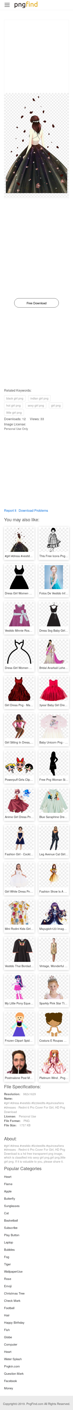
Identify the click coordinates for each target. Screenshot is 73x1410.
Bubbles (9, 1249)
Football (9, 1308)
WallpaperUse (13, 1271)
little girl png (14, 412)
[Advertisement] (36, 56)
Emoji (8, 1286)
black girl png (14, 398)
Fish (7, 1330)
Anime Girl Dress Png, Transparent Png (30, 817)
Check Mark (12, 1300)
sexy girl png (36, 405)
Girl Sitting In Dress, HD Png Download (30, 742)
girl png (56, 405)
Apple (8, 1191)
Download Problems (33, 510)
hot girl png (13, 405)
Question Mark (14, 1373)
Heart (7, 1176)
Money (8, 1388)
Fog (6, 1257)
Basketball (11, 1220)
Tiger (7, 1264)
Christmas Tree (14, 1293)
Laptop (8, 1242)
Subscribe (10, 1227)
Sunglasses (12, 1206)
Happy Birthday (14, 1322)
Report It (10, 510)
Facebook (10, 1381)
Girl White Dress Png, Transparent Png (30, 891)
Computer (10, 1344)
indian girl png (39, 398)
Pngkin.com (12, 1366)
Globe (8, 1337)
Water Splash (13, 1359)
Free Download (36, 303)
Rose (7, 1278)
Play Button (11, 1235)
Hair (7, 1315)
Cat (6, 1213)
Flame (8, 1184)
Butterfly (9, 1198)
